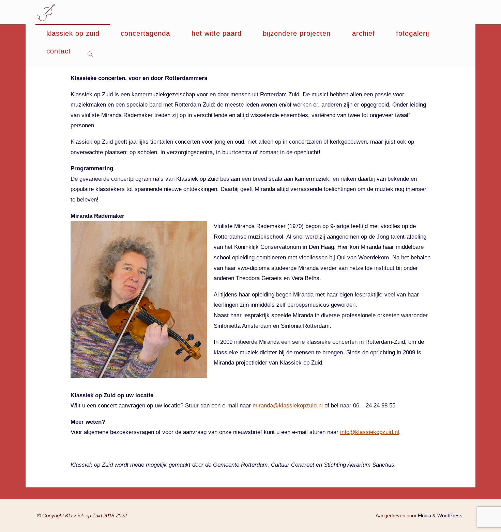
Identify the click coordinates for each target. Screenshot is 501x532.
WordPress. (450, 515)
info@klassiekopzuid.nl (369, 432)
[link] (90, 54)
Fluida (423, 515)
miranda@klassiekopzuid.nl (288, 405)
